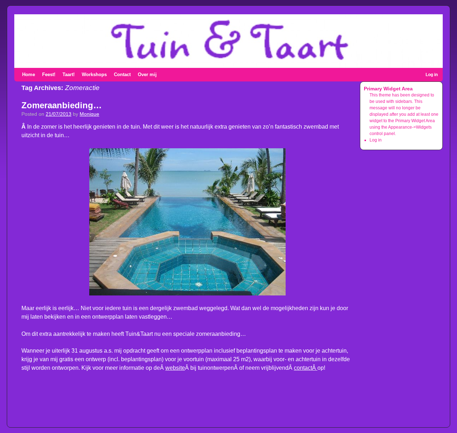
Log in (432, 74)
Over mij (147, 74)
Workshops (94, 74)
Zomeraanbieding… (61, 105)
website (175, 368)
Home (28, 74)
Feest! (48, 74)
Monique (89, 114)
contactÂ (305, 368)
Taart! (68, 74)
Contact (122, 74)
